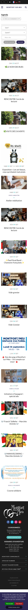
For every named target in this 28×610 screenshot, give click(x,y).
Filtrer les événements (11, 18)
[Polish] (19, 2)
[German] (17, 2)
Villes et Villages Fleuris (10, 565)
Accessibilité (14, 583)
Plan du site (14, 578)
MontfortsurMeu (14, 7)
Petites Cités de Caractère (11, 569)
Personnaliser (14, 607)
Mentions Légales (14, 580)
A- (5, 2)
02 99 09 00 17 (15, 533)
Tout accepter (9, 603)
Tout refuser (19, 603)
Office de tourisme (8, 560)
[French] (14, 2)
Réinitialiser (9, 42)
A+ (2, 2)
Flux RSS (14, 585)
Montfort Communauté (10, 556)
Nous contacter (14, 537)
